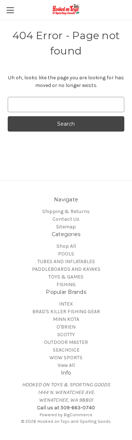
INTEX (66, 304)
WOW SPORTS (66, 357)
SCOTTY (66, 334)
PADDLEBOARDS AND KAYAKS (66, 269)
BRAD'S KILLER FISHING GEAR (66, 311)
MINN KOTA (66, 319)
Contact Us (66, 219)
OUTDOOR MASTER (66, 342)
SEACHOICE (66, 350)
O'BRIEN (66, 327)
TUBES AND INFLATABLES (66, 261)
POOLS (66, 254)
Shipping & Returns (66, 211)
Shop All (66, 246)
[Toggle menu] (10, 10)
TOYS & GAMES (66, 277)
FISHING (66, 284)
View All (66, 365)
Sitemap (66, 227)
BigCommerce (78, 414)
